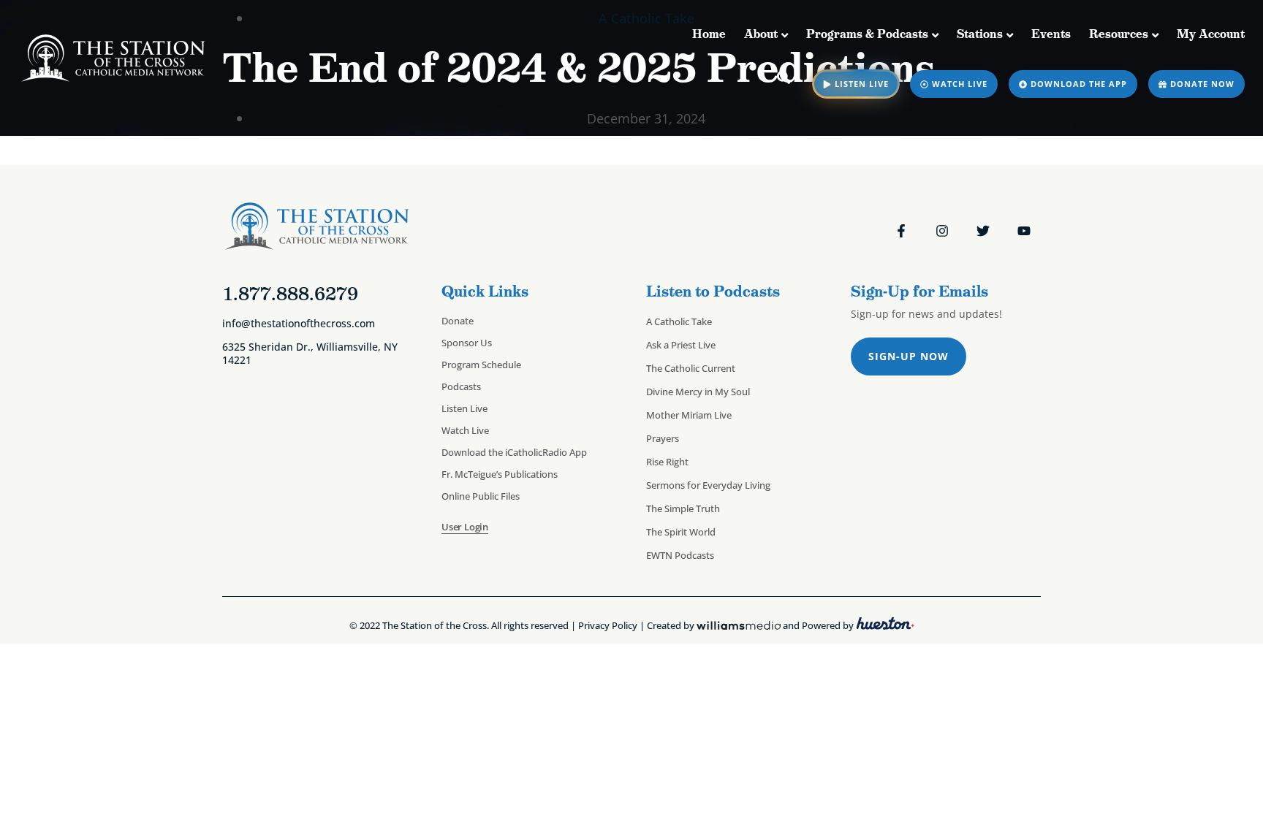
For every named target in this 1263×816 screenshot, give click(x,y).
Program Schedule (481, 364)
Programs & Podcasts (867, 34)
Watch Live (465, 430)
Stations (980, 34)
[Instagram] (942, 231)
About (761, 34)
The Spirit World (681, 531)
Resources (1118, 34)
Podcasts (461, 386)
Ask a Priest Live (681, 344)
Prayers (662, 438)
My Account (1211, 34)
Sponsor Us (466, 342)
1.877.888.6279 (290, 293)
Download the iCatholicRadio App (514, 452)
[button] (784, 77)
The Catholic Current (690, 368)
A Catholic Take (679, 321)
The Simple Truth (683, 508)
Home (709, 34)
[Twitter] (983, 231)
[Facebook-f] (901, 231)
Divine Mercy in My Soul (698, 391)
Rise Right (667, 461)
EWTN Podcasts (680, 555)
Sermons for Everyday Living (708, 485)
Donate (457, 320)
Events (1051, 34)
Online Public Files (480, 496)
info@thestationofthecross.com (298, 323)
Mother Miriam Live (689, 415)
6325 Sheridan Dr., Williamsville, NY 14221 (310, 353)
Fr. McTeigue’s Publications (499, 474)
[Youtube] (1024, 231)
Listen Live (464, 408)
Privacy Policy (607, 626)
